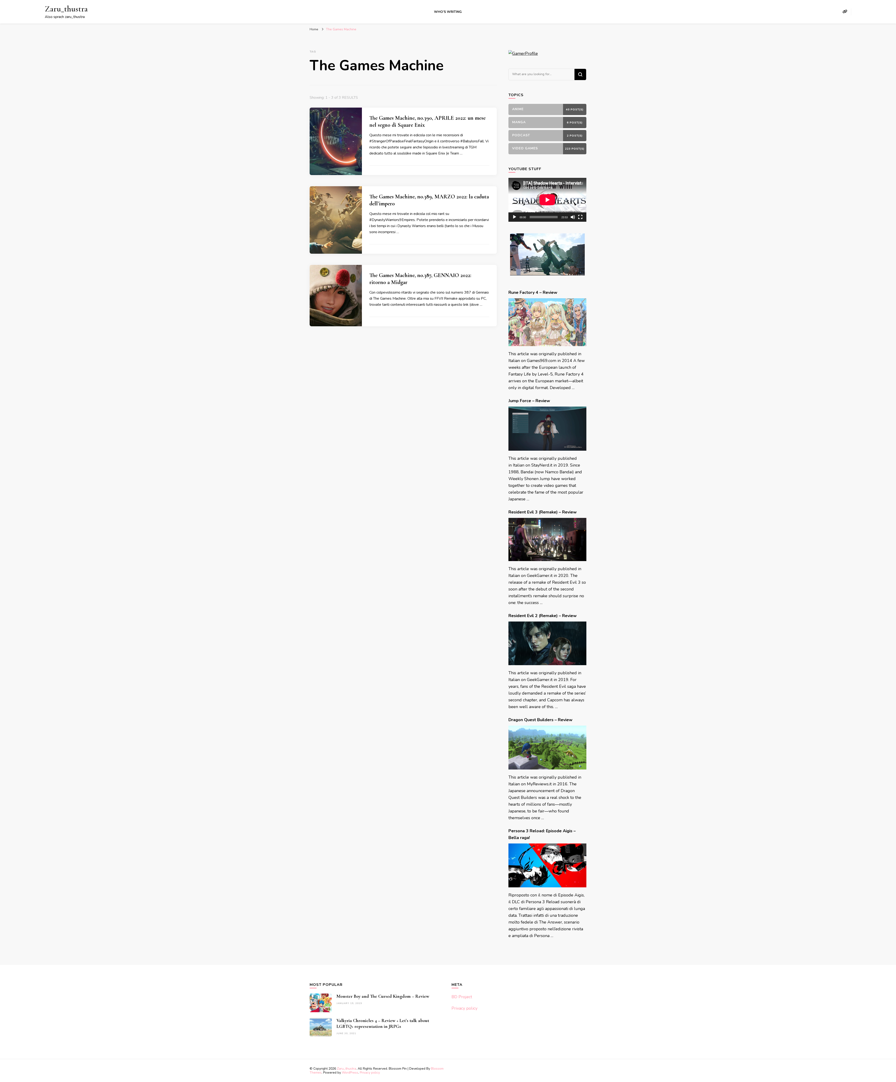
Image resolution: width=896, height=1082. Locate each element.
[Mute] (572, 217)
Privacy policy (464, 1008)
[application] (547, 200)
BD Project (462, 997)
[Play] (514, 217)
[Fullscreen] (580, 217)
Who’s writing (448, 12)
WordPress (350, 1072)
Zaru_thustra (66, 9)
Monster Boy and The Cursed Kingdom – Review (382, 996)
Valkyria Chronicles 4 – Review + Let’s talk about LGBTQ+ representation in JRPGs (382, 1023)
